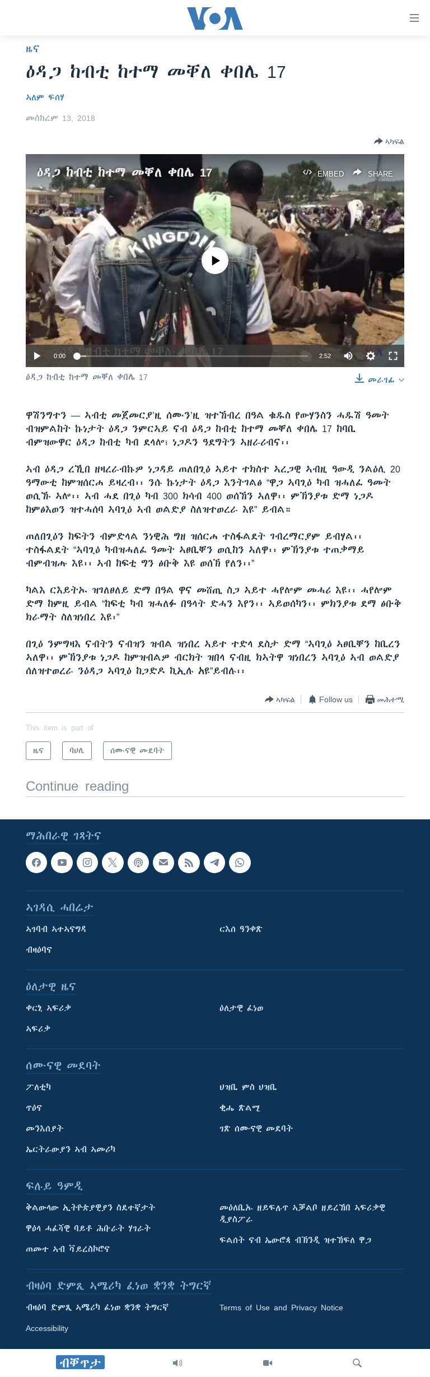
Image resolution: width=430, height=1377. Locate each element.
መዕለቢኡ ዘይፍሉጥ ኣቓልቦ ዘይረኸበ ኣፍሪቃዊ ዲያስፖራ (302, 1214)
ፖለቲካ (38, 1088)
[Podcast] (138, 862)
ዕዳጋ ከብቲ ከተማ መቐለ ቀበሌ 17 (124, 172)
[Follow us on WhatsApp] (239, 862)
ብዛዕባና (39, 950)
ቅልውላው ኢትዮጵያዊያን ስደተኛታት (90, 1208)
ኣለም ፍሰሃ (45, 97)
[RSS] (188, 862)
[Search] (357, 1363)
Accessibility (47, 1329)
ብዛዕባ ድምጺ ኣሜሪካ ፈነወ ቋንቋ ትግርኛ (97, 1308)
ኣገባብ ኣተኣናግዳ (56, 930)
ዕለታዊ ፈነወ (241, 1009)
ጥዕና (34, 1109)
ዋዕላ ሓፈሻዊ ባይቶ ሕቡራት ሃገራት (88, 1229)
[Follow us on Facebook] (36, 862)
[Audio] (177, 1363)
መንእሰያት (44, 1129)
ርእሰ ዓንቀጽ (241, 930)
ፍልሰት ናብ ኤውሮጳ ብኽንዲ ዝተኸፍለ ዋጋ (295, 1241)
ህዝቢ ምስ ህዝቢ (248, 1088)
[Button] (389, 141)
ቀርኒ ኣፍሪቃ (48, 1009)
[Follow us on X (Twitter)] (112, 862)
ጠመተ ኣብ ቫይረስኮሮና (68, 1250)
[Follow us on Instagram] (87, 862)
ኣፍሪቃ (38, 1029)
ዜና (33, 48)
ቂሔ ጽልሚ (239, 1109)
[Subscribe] (163, 862)
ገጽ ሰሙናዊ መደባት (256, 1129)
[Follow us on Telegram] (214, 862)
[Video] (267, 1363)
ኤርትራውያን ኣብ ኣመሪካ (70, 1150)
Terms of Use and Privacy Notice (281, 1308)
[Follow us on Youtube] (61, 862)
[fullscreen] (393, 356)
